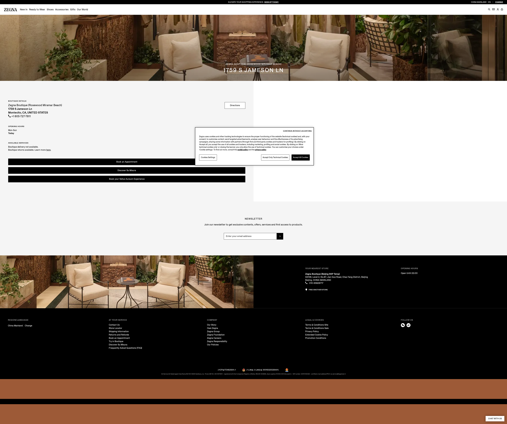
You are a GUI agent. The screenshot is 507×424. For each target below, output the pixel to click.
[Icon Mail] (493, 9)
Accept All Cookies (300, 157)
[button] (489, 9)
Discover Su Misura (127, 170)
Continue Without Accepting (297, 131)
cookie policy (242, 150)
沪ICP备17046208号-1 (227, 370)
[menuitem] (23, 9)
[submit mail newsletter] (280, 236)
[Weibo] (408, 325)
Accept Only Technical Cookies (275, 157)
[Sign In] (498, 9)
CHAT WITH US (495, 418)
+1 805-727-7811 (21, 116)
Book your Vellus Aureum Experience (127, 179)
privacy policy (260, 150)
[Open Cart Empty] (502, 9)
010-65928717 (316, 283)
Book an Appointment (126, 161)
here (48, 150)
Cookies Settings (208, 157)
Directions (235, 105)
